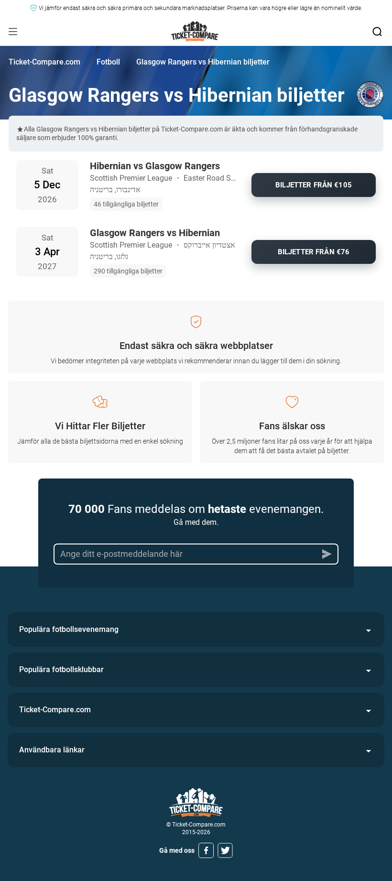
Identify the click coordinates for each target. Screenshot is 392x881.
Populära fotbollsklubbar (61, 669)
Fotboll (108, 61)
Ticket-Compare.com (44, 61)
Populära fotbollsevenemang (69, 629)
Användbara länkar (52, 749)
